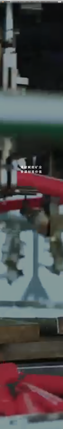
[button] (59, 2)
